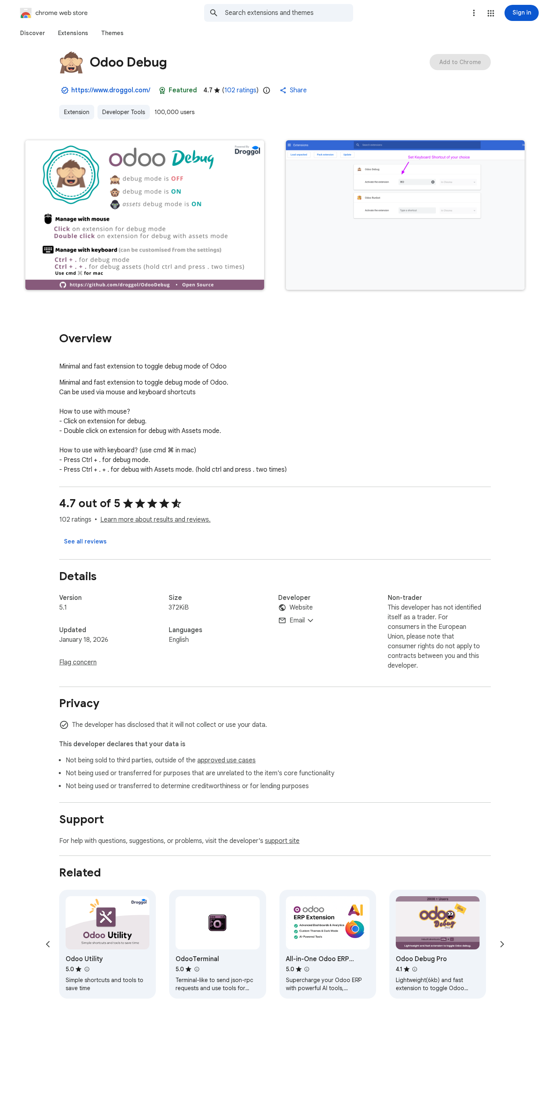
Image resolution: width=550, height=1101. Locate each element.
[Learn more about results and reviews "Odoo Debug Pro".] (414, 969)
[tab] (33, 33)
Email (297, 620)
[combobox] (289, 13)
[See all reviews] (85, 541)
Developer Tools (123, 112)
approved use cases (226, 760)
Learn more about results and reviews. (155, 520)
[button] (491, 13)
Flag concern (78, 662)
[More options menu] (474, 13)
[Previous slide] (48, 944)
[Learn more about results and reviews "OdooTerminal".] (196, 969)
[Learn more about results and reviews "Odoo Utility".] (86, 969)
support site (282, 841)
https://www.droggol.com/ (110, 90)
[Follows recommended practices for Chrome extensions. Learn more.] (162, 90)
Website (301, 608)
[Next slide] (502, 944)
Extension (76, 112)
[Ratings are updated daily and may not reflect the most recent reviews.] (266, 90)
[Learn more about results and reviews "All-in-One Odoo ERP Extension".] (306, 969)
